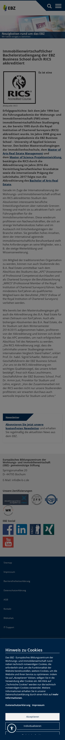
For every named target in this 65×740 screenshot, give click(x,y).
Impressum (38, 705)
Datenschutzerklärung (17, 705)
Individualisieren (32, 726)
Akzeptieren (32, 716)
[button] (11, 728)
